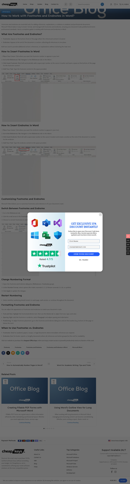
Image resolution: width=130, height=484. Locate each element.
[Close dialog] (100, 214)
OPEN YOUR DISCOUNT (84, 254)
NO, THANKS (83, 260)
